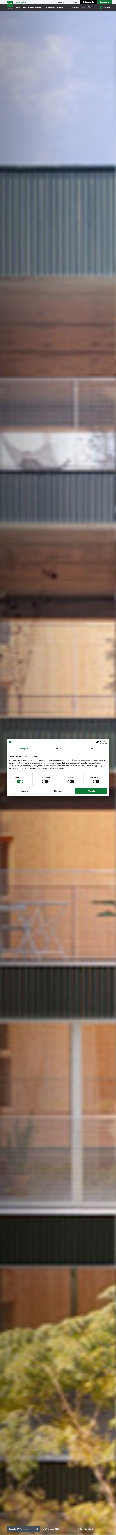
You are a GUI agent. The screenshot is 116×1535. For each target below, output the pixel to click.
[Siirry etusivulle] (10, 5)
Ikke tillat (24, 791)
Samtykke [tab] (24, 749)
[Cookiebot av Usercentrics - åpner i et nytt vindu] (97, 742)
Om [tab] (92, 749)
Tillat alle (91, 791)
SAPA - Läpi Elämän (86, 1529)
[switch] (45, 781)
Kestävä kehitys (63, 7)
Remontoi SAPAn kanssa (18, 1529)
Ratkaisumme (20, 7)
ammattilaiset (21, 2)
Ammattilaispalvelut (36, 7)
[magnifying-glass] (95, 7)
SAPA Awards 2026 (51, 1529)
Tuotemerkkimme (78, 7)
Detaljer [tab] (58, 749)
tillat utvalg (58, 791)
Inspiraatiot (50, 7)
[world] (89, 7)
